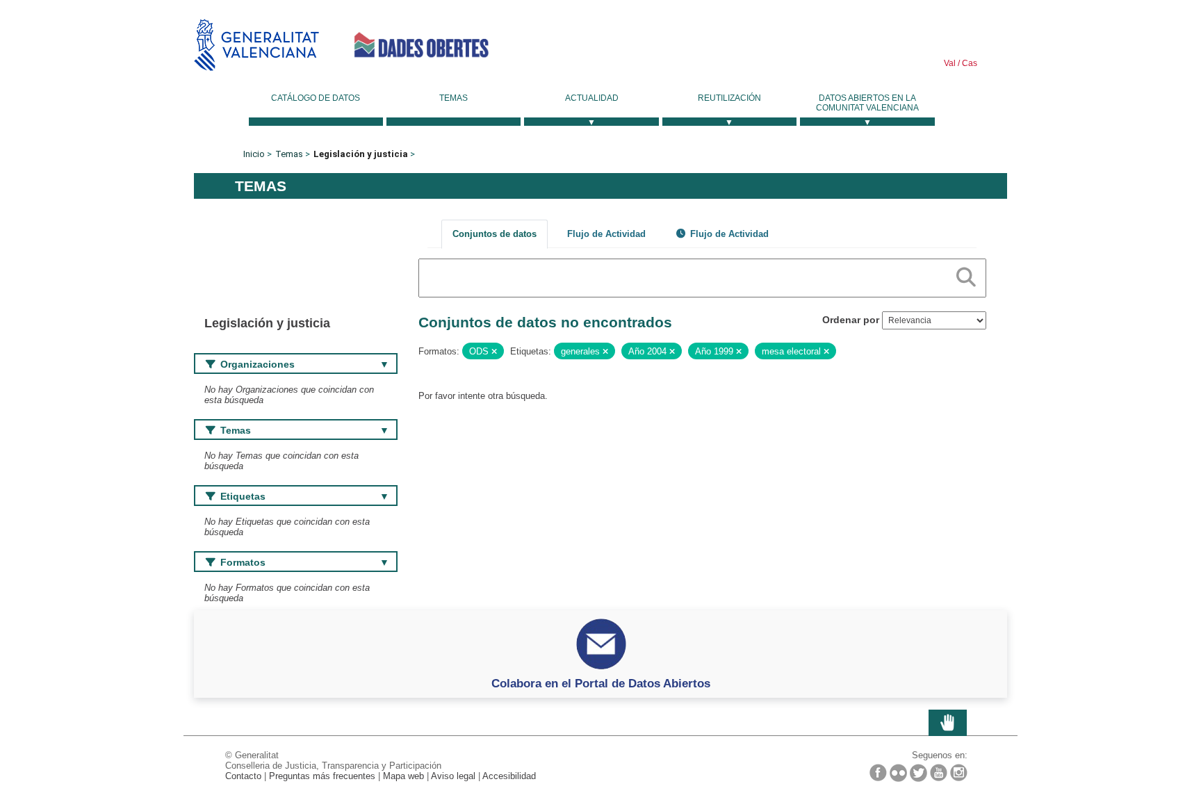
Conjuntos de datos (494, 234)
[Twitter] (918, 773)
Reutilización (729, 98)
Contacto (243, 776)
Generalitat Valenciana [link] (256, 45)
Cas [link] (968, 63)
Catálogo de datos (315, 98)
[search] (966, 274)
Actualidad (592, 98)
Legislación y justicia (360, 154)
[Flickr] (898, 773)
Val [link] (950, 63)
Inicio (254, 154)
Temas (453, 98)
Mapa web (403, 776)
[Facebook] (878, 772)
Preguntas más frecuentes (322, 776)
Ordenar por (850, 319)
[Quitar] (494, 352)
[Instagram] (958, 772)
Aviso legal (453, 776)
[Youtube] (938, 772)
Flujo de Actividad (606, 234)
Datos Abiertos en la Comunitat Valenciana (867, 103)
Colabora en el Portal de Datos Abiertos (600, 683)
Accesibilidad (509, 776)
